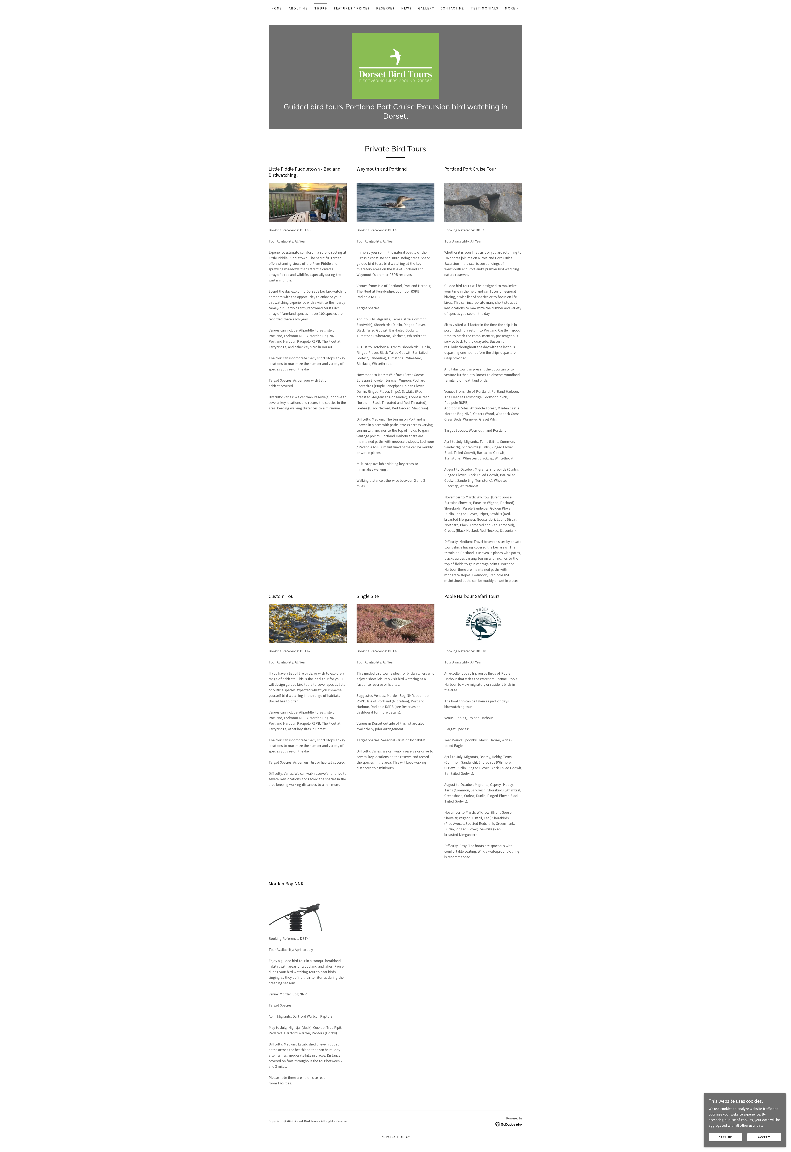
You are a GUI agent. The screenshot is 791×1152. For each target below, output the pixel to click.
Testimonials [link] (484, 8)
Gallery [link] (426, 8)
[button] (512, 8)
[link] (395, 65)
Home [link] (276, 8)
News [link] (406, 8)
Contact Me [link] (452, 8)
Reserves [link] (385, 8)
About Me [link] (298, 8)
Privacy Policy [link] (395, 1137)
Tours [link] (320, 8)
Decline (725, 1137)
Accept (764, 1137)
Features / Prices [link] (352, 8)
